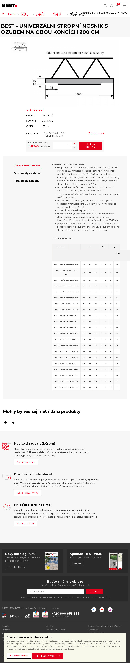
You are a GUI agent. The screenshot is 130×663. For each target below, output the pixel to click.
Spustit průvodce (26, 462)
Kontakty (49, 626)
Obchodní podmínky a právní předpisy (104, 626)
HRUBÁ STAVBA (24, 14)
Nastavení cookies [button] (19, 656)
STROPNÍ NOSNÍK (57, 14)
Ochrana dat (93, 630)
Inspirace (6, 630)
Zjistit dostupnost (96, 133)
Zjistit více (76, 564)
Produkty (12, 14)
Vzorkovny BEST (25, 523)
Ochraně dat (105, 597)
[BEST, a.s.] (93, 609)
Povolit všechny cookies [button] (47, 656)
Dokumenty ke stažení (55, 630)
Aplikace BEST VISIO (27, 493)
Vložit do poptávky (90, 145)
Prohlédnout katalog (17, 567)
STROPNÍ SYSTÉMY (40, 14)
